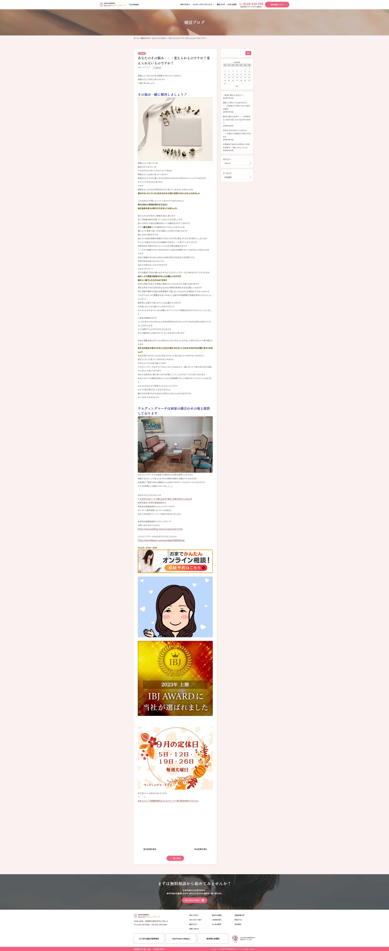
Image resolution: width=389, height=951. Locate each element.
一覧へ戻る (176, 858)
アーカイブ (227, 173)
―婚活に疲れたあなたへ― (234, 95)
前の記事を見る (149, 849)
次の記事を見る (200, 849)
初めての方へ (185, 4)
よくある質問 (232, 4)
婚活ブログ (221, 4)
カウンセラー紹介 (195, 919)
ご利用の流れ (217, 919)
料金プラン (238, 919)
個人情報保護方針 (159, 949)
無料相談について (277, 4)
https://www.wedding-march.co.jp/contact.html (160, 529)
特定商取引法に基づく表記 (142, 949)
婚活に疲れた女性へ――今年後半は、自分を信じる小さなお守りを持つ (237, 119)
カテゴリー (227, 159)
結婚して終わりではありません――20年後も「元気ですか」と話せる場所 (236, 105)
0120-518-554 (253, 4)
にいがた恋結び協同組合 (149, 938)
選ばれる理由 (217, 915)
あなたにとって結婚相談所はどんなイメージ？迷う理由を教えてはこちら (168, 800)
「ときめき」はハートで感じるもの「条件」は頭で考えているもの (165, 498)
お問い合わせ (194, 928)
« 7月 (236, 86)
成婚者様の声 (239, 915)
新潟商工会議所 (213, 938)
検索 (248, 53)
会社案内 (238, 924)
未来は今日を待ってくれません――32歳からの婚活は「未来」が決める (237, 133)
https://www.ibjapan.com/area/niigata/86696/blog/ (161, 540)
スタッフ (158, 68)
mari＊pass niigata (181, 938)
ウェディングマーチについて (202, 4)
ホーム (136, 38)
